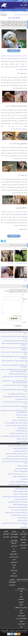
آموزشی (23, 537)
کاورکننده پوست (21, 624)
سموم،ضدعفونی (14, 562)
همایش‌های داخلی (14, 534)
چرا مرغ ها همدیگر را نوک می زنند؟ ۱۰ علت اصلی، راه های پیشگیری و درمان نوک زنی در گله (14, 381)
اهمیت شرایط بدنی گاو (22, 417)
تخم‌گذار (17, 112)
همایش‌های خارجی (14, 537)
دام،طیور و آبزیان (17, 14)
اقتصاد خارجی (6, 537)
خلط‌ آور (21, 613)
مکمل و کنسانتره (13, 570)
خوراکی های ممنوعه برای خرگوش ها (19, 515)
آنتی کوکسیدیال (13, 576)
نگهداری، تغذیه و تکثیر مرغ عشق (20, 448)
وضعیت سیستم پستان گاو (21, 415)
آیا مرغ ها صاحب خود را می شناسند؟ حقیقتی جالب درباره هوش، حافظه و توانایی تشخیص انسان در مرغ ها (14, 370)
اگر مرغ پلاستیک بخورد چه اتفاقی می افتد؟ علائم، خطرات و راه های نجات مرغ (14, 366)
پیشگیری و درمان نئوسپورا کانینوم (21, 263)
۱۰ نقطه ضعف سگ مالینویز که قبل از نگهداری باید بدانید (15, 396)
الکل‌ (21, 591)
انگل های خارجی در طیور (14, 18)
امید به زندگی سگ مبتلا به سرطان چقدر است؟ (17, 394)
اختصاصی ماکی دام (23, 545)
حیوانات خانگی (23, 539)
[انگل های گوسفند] (7, 256)
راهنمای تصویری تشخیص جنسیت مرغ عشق (18, 445)
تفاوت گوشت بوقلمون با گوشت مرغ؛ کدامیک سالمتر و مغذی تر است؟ (14, 332)
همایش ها (14, 531)
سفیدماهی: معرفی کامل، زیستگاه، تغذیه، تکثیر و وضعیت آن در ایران (14, 390)
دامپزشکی (23, 542)
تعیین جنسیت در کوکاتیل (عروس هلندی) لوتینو (17, 456)
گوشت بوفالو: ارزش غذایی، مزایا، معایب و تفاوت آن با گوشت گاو (14, 361)
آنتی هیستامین (14, 546)
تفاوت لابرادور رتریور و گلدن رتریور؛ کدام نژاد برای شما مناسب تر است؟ (14, 407)
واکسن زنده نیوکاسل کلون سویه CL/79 (18, 433)
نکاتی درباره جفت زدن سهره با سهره (19, 510)
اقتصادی (6, 531)
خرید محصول (13, 50)
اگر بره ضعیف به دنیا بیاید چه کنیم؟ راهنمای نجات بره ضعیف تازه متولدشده (14, 344)
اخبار (22, 14)
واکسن (13, 573)
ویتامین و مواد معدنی (14, 557)
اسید (21, 594)
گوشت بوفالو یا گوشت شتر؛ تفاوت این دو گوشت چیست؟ (15, 340)
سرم (14, 548)
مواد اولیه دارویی (21, 588)
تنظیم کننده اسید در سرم (21, 618)
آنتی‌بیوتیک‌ (21, 602)
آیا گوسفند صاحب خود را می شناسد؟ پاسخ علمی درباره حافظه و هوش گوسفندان (14, 357)
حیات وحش (23, 548)
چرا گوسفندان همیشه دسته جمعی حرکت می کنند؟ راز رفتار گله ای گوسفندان (14, 348)
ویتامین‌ (21, 596)
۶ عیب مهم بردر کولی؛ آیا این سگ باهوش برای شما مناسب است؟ (14, 402)
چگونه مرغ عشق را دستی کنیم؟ (20, 471)
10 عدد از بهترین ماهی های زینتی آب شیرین (17, 474)
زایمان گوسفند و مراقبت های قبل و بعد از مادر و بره (16, 425)
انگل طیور (11, 245)
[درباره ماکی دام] (27, 1)
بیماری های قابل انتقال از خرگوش (20, 476)
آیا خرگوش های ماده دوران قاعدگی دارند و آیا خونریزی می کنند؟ (14, 462)
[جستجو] (23, 1)
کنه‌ (26, 106)
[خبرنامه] (19, 1)
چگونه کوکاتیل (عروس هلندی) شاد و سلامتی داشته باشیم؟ (15, 459)
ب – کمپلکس (17, 66)
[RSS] (21, 1)
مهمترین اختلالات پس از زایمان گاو (19, 420)
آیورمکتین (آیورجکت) (22, 466)
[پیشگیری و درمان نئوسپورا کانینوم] (20, 256)
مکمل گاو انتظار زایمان (22, 428)
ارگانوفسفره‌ (24, 214)
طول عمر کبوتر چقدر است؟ (21, 399)
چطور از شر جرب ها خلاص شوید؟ (7, 279)
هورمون (13, 559)
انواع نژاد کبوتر (23, 479)
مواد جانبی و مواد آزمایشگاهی (21, 607)
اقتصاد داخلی (6, 534)
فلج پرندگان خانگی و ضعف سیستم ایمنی (18, 481)
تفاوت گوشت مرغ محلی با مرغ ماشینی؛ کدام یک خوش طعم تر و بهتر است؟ (13, 337)
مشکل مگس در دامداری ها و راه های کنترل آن (21, 280)
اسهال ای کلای (24, 527)
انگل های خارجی (17, 245)
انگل (21, 245)
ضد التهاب (14, 551)
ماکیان (9, 77)
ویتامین (2, 64)
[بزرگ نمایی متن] (6, 15)
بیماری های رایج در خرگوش (21, 468)
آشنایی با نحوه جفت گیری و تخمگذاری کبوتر (17, 484)
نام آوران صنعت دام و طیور (22, 579)
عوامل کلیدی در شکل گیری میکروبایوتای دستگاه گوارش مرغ (14, 436)
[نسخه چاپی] (1, 15)
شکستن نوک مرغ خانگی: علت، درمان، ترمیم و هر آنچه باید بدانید (14, 377)
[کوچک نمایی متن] (4, 15)
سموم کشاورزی (12, 585)
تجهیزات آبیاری (12, 582)
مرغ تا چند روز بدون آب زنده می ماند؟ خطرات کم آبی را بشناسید (15, 386)
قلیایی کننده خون (21, 615)
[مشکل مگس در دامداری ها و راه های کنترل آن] (20, 272)
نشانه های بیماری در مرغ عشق (20, 451)
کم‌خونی (9, 58)
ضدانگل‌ (21, 605)
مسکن (21, 610)
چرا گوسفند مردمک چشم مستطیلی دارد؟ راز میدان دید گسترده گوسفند (14, 353)
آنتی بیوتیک (13, 543)
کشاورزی (12, 579)
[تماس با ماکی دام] (25, 1)
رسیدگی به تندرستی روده (21, 441)
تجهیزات (14, 565)
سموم (19, 211)
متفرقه (14, 567)
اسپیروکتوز (25, 129)
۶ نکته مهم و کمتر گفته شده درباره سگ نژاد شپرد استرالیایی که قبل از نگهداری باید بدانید (13, 411)
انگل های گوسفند (10, 263)
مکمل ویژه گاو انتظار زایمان (21, 431)
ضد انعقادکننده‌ (21, 599)
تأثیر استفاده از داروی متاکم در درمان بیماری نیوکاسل (16, 512)
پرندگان (2, 112)
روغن (21, 626)
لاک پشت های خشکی (22, 520)
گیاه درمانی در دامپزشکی (21, 438)
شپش (26, 175)
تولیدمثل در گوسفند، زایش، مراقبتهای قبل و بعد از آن (16, 423)
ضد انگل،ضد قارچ (14, 554)
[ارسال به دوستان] (2, 15)
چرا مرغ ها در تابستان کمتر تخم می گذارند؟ (18, 374)
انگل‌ (25, 61)
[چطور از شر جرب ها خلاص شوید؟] (7, 272)
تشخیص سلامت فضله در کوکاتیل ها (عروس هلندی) (16, 453)
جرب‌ (26, 73)
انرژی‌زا (21, 621)
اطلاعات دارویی (14, 540)
